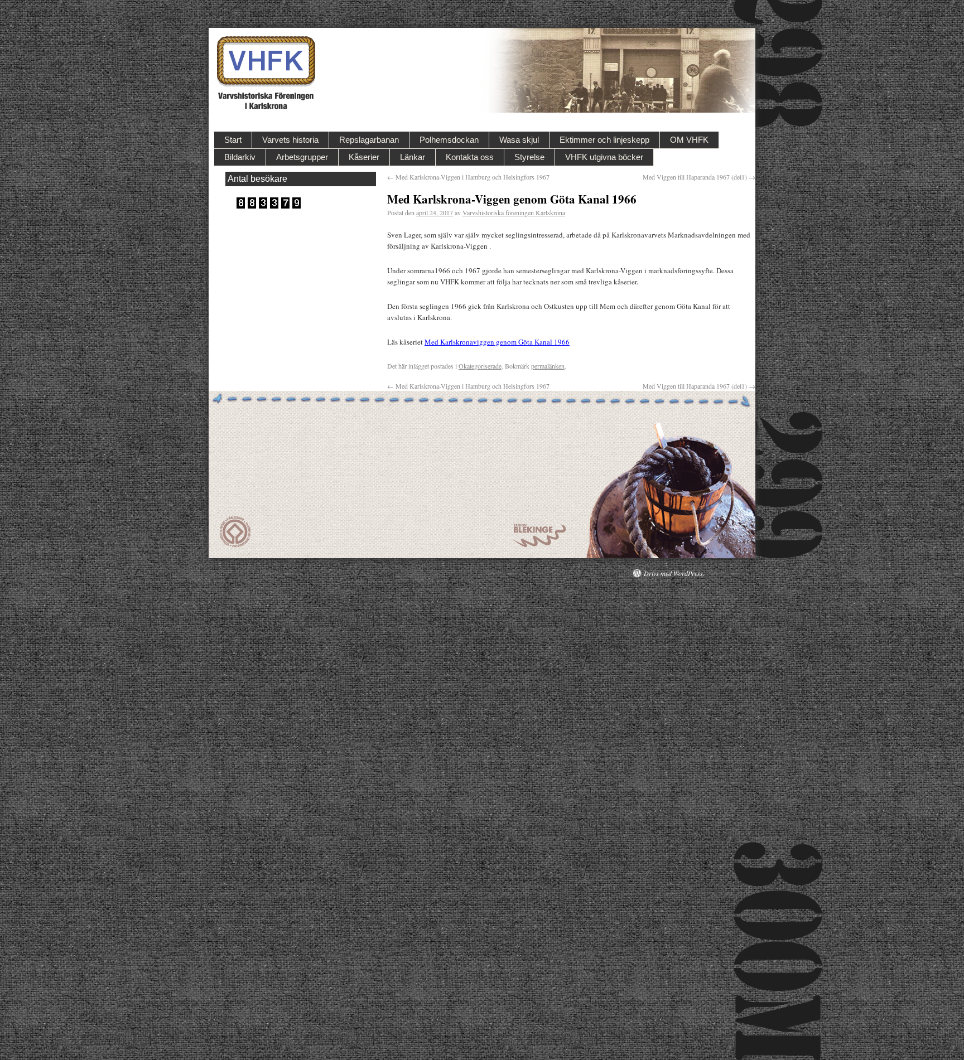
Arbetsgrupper (302, 157)
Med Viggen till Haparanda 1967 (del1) (699, 176)
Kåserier (364, 157)
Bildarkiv (240, 157)
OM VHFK (689, 139)
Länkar (412, 157)
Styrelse (529, 157)
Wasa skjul (519, 139)
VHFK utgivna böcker (604, 157)
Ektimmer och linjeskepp (604, 139)
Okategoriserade (480, 365)
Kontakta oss (470, 157)
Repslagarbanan (369, 139)
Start (233, 139)
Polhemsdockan (449, 139)
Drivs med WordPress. (674, 573)
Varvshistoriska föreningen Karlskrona (513, 212)
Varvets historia (290, 139)
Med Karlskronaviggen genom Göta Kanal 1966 (497, 342)
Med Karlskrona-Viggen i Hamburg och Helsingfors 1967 (468, 176)
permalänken (548, 365)
